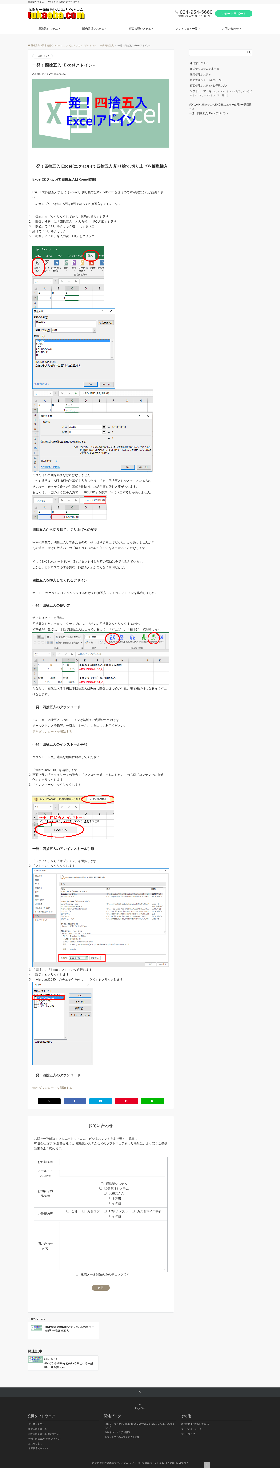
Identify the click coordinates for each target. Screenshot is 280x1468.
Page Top (140, 1408)
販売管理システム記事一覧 (206, 80)
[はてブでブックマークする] (100, 1101)
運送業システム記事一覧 (204, 68)
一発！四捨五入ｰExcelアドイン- (208, 113)
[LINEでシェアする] (152, 1101)
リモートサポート (233, 13)
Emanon (183, 1463)
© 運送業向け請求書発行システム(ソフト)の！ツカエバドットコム (128, 1463)
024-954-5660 (196, 12)
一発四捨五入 (43, 56)
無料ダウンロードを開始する (52, 731)
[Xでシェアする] (49, 1101)
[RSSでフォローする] (140, 1392)
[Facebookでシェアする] (75, 1101)
